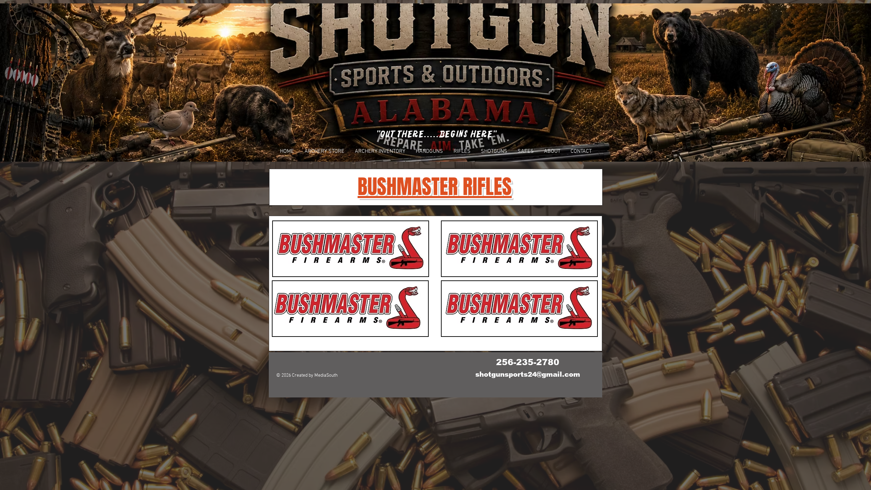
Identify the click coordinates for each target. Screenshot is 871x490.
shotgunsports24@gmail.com (527, 374)
